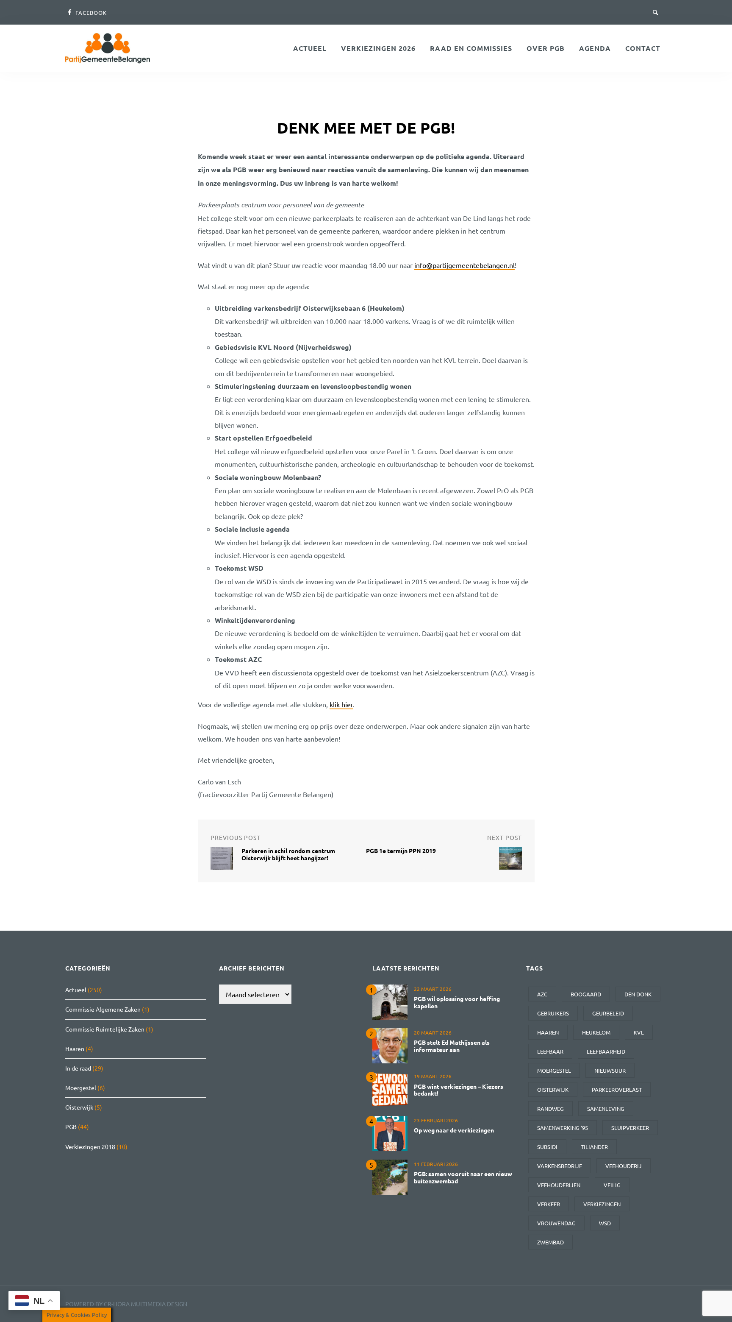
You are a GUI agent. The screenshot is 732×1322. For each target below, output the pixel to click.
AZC (542, 994)
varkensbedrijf (559, 1165)
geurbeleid (608, 1013)
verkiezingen (602, 1204)
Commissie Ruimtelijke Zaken (104, 1029)
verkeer (548, 1204)
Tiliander (594, 1146)
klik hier (341, 704)
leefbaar (550, 1051)
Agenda (595, 48)
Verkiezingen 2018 (90, 1146)
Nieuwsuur (610, 1070)
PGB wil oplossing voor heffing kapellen (457, 1002)
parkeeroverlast (617, 1089)
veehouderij (623, 1165)
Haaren (74, 1048)
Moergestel (80, 1087)
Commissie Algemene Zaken (103, 1009)
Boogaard (586, 994)
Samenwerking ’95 (562, 1127)
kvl (639, 1032)
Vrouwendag (556, 1223)
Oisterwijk (79, 1107)
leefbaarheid (606, 1051)
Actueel (310, 48)
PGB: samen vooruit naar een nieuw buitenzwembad (463, 1177)
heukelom (596, 1032)
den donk (638, 994)
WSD (605, 1223)
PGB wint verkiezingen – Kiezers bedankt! (458, 1089)
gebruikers (553, 1013)
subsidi (547, 1146)
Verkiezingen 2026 (378, 48)
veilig (612, 1184)
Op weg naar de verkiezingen (454, 1130)
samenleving (605, 1108)
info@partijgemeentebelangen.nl (464, 265)
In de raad (78, 1068)
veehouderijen (558, 1184)
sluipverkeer (630, 1127)
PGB (71, 1126)
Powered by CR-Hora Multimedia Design (126, 1304)
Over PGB (546, 48)
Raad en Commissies (471, 48)
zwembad (550, 1242)
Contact (642, 48)
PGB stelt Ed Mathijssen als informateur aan (452, 1045)
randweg (550, 1108)
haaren (548, 1032)
